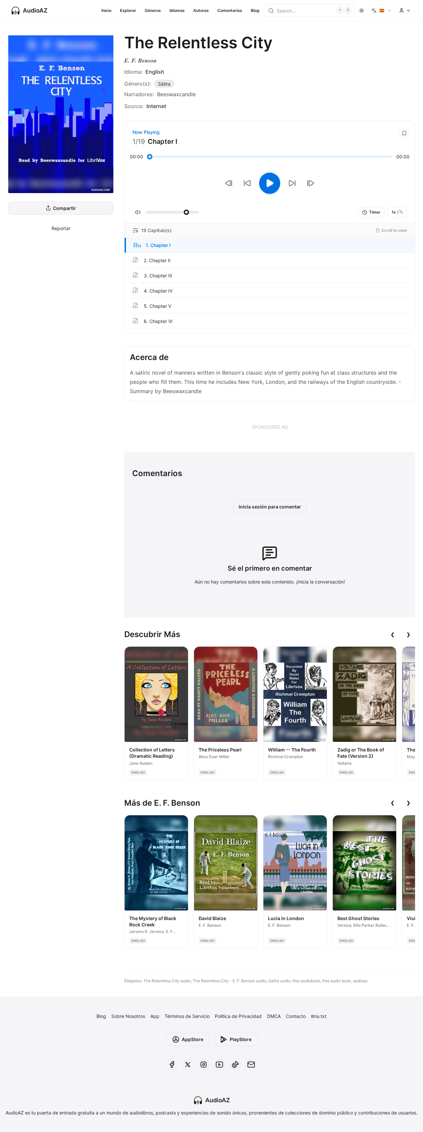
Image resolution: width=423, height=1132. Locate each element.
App (154, 1016)
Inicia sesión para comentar (270, 506)
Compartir (64, 208)
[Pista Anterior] (228, 183)
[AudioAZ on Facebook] (172, 1064)
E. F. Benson (140, 60)
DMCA (274, 1016)
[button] (270, 245)
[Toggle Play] (269, 183)
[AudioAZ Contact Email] (251, 1064)
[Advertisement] (269, 427)
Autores (201, 10)
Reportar (61, 228)
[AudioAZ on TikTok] (235, 1064)
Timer (374, 212)
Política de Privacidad (238, 1016)
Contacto (296, 1016)
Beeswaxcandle (176, 94)
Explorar (128, 10)
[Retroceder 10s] (247, 183)
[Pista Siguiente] (310, 183)
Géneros (153, 10)
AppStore (192, 1039)
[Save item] (404, 133)
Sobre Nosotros (128, 1016)
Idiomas (177, 10)
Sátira (164, 84)
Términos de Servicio (187, 1016)
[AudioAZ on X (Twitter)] (187, 1064)
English (154, 71)
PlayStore (240, 1039)
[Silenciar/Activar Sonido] (138, 212)
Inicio (106, 10)
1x (394, 212)
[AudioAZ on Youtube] (219, 1064)
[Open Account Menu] (405, 10)
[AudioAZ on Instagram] (203, 1064)
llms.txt (319, 1016)
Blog (255, 10)
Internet (156, 106)
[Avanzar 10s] (292, 183)
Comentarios (229, 10)
